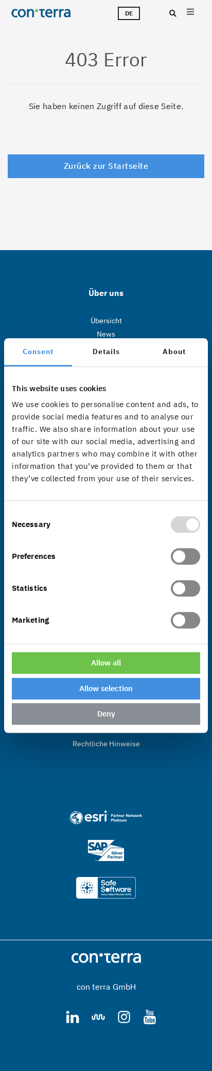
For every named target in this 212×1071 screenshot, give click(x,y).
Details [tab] (106, 351)
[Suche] (171, 14)
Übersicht (106, 320)
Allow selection (106, 688)
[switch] (185, 556)
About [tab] (174, 351)
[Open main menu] (190, 13)
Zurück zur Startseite (106, 166)
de (129, 13)
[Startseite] (49, 13)
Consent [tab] (38, 351)
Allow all (106, 663)
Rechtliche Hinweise (106, 743)
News (106, 334)
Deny (106, 713)
